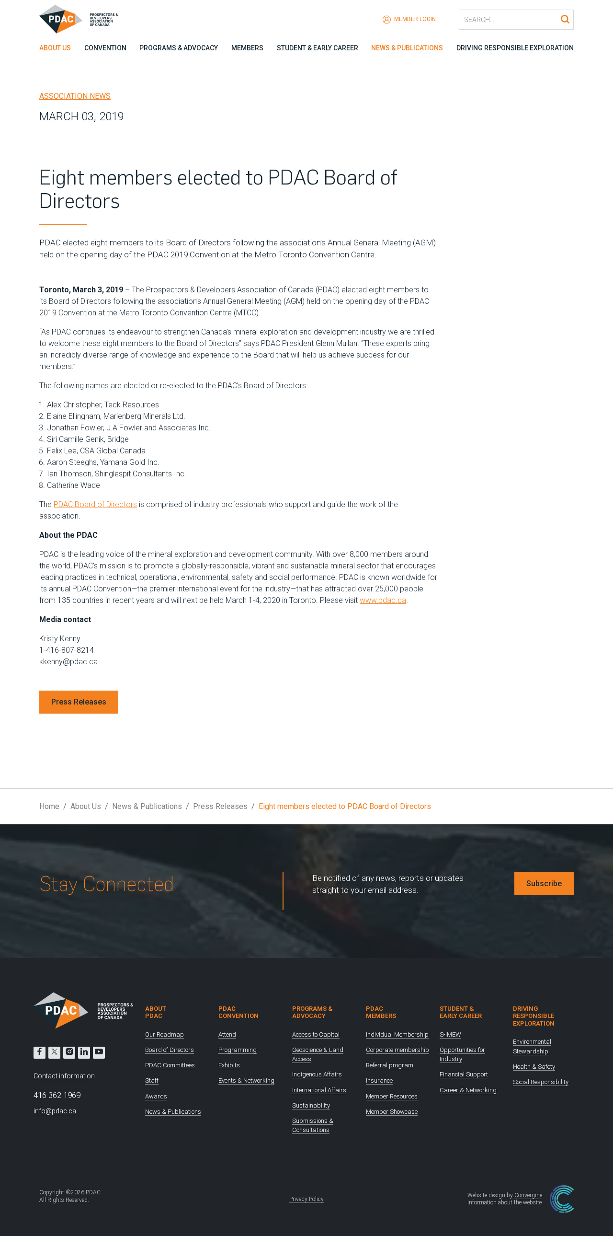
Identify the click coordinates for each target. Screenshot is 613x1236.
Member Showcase (392, 1111)
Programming (237, 1049)
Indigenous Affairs (317, 1074)
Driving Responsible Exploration (515, 48)
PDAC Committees (170, 1065)
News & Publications (407, 48)
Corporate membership (397, 1049)
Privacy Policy (306, 1199)
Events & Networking (246, 1080)
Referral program (389, 1065)
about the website (520, 1202)
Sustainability (311, 1105)
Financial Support (464, 1074)
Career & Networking (468, 1090)
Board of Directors (169, 1049)
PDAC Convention (238, 1012)
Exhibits (229, 1065)
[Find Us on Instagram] (69, 1053)
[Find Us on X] (54, 1053)
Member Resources (392, 1096)
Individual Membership (397, 1034)
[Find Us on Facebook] (39, 1053)
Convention (105, 48)
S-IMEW (450, 1034)
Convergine (528, 1195)
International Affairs (319, 1090)
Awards (156, 1096)
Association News (75, 96)
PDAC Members (381, 1012)
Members (247, 48)
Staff (152, 1080)
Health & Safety (534, 1066)
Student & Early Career (317, 48)
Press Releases (78, 701)
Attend (227, 1034)
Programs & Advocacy (178, 48)
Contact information (64, 1076)
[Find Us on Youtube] (99, 1053)
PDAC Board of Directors (95, 504)
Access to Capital (316, 1034)
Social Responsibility (540, 1082)
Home (49, 806)
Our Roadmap (164, 1034)
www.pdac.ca (383, 600)
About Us (55, 48)
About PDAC (155, 1012)
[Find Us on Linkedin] (84, 1053)
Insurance (379, 1080)
